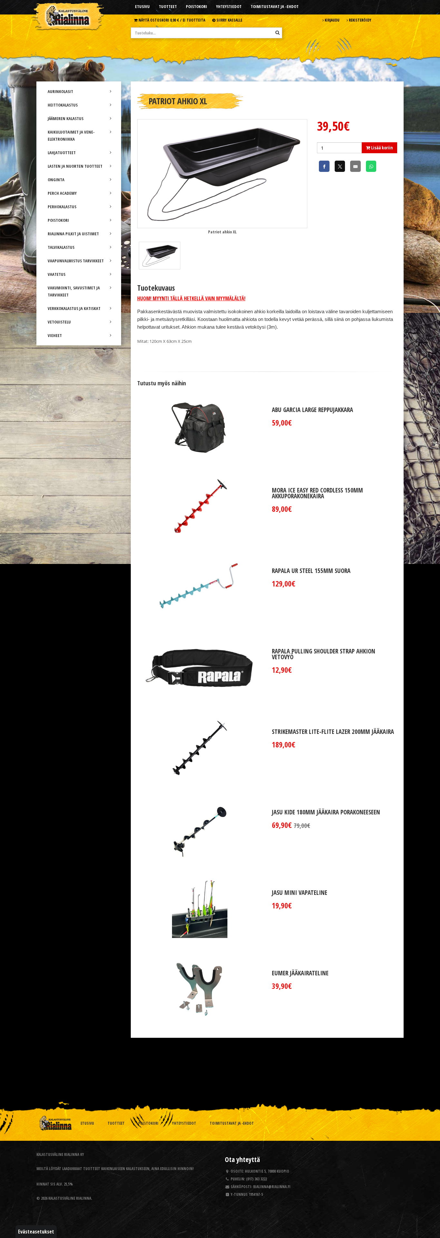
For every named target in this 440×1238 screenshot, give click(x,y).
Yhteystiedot (229, 6)
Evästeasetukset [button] (36, 1231)
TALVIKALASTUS (61, 247)
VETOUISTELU (59, 322)
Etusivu (142, 6)
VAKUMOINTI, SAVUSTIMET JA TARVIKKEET (74, 291)
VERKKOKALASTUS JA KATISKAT (74, 308)
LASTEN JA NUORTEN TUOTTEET (75, 166)
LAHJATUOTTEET (62, 152)
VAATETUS (56, 274)
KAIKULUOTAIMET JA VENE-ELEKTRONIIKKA (71, 135)
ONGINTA (56, 180)
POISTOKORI (58, 220)
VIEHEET (55, 335)
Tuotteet (168, 6)
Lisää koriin (381, 148)
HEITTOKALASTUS (63, 105)
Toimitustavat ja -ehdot (275, 6)
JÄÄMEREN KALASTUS (65, 118)
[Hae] (277, 32)
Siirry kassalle (228, 20)
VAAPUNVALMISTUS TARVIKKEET (76, 261)
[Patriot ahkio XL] (222, 173)
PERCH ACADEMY (62, 193)
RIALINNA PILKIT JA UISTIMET (73, 234)
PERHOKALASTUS (62, 207)
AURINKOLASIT (60, 91)
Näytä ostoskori (171, 20)
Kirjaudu (332, 20)
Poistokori (196, 6)
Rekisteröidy (359, 20)
